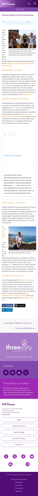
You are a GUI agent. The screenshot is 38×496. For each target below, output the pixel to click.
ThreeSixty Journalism (20, 196)
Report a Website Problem (19, 479)
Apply (19, 419)
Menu (18, 9)
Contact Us (19, 444)
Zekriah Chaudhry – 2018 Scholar (13, 203)
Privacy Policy (19, 488)
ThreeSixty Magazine (26, 24)
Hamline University (27, 280)
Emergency (19, 491)
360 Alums (32, 22)
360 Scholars (16, 24)
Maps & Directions (19, 426)
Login (30, 357)
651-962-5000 (6, 414)
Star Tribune (27, 94)
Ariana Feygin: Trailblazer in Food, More (16, 323)
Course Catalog (19, 432)
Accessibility (19, 485)
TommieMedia (16, 108)
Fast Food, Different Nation (25, 328)
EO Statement (19, 482)
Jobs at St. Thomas (19, 438)
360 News (8, 24)
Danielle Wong (21, 22)
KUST (10, 264)
